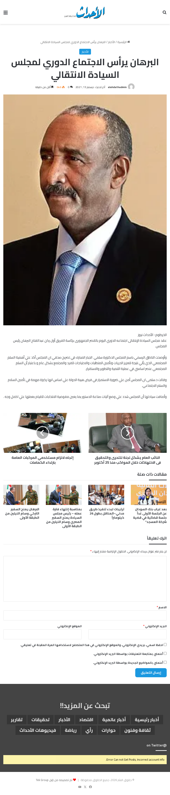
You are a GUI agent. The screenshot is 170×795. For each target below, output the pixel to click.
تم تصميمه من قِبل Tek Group (54, 780)
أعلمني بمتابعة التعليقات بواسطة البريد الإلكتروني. (128, 653)
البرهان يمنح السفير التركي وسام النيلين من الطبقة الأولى (22, 513)
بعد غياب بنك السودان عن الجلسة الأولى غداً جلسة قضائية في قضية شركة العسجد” (150, 515)
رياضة (71, 730)
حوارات (109, 730)
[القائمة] (5, 14)
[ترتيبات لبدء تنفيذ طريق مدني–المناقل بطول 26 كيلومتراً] (106, 495)
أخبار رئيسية (147, 719)
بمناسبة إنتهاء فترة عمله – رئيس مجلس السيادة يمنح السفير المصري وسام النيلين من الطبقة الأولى (64, 517)
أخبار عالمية (114, 719)
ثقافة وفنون (137, 730)
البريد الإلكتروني (155, 626)
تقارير (17, 719)
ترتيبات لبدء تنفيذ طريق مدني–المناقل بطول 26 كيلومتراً (106, 513)
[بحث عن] (164, 14)
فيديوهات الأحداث (37, 730)
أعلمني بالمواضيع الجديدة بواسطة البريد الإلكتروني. (128, 662)
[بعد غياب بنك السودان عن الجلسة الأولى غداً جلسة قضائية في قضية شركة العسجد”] (149, 495)
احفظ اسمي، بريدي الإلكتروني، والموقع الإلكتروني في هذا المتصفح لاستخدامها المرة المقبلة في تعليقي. (91, 645)
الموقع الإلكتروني (69, 626)
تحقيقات (40, 719)
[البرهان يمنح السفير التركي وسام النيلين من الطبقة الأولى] (21, 495)
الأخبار (111, 42)
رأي (89, 730)
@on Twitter (157, 745)
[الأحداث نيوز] (85, 12)
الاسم (162, 607)
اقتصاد (86, 719)
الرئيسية (122, 42)
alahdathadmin (117, 87)
